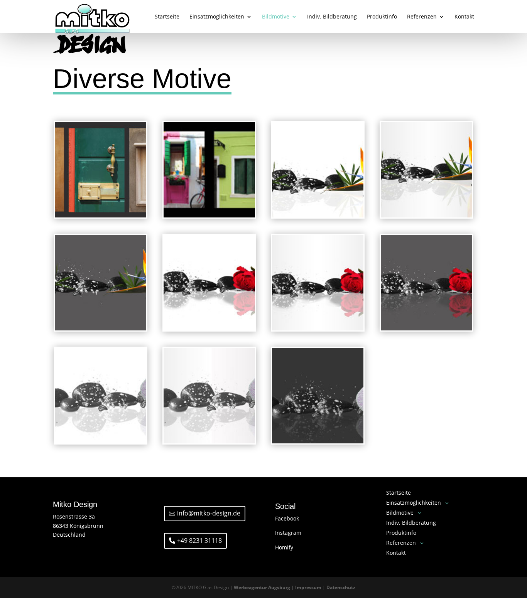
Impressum (308, 587)
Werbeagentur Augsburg (262, 587)
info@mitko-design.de (208, 513)
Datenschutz (340, 587)
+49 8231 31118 (199, 540)
